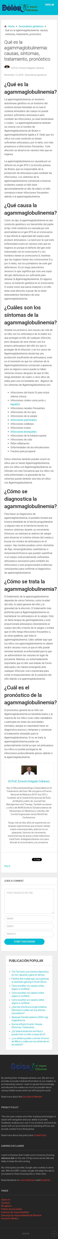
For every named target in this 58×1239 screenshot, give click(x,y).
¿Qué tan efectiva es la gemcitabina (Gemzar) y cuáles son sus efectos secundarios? (29, 1010)
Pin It (7, 866)
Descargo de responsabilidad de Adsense (21, 1215)
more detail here (27, 1180)
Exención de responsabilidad (15, 1212)
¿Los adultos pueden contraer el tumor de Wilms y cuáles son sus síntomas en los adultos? (30, 1041)
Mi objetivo (6, 1206)
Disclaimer (45, 1180)
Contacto (5, 1203)
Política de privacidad (11, 1209)
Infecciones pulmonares (24, 419)
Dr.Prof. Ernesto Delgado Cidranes (27, 68)
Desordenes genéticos (36, 75)
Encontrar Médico (9, 1218)
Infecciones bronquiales (24, 431)
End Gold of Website (32, 1096)
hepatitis (15, 404)
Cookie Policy (40, 1135)
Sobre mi (5, 1199)
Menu (48, 4)
